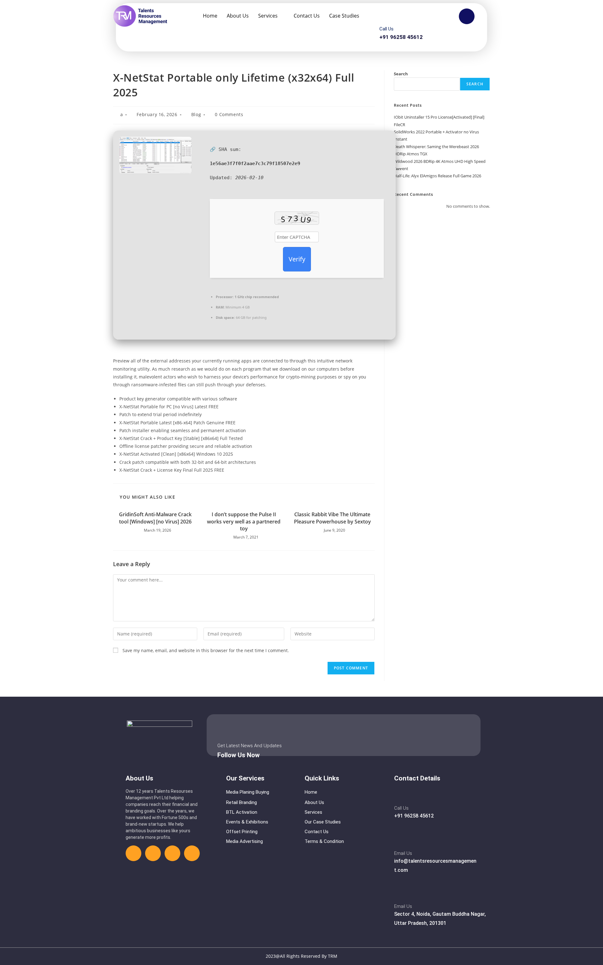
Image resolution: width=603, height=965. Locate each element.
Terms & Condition (324, 841)
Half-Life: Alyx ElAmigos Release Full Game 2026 (437, 176)
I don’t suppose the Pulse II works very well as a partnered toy (243, 521)
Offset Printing (242, 831)
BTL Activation (241, 812)
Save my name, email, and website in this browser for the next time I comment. (205, 650)
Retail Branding (241, 802)
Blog (196, 114)
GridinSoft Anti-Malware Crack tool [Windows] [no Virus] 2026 (155, 518)
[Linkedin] (172, 853)
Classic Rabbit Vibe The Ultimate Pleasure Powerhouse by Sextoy (332, 518)
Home (210, 15)
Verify (297, 259)
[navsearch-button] (466, 16)
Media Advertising (244, 841)
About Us (238, 15)
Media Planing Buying (247, 792)
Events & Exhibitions (247, 822)
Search (401, 74)
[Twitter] (153, 853)
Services (268, 15)
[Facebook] (133, 853)
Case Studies (344, 15)
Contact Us (307, 15)
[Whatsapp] (192, 853)
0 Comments (229, 114)
